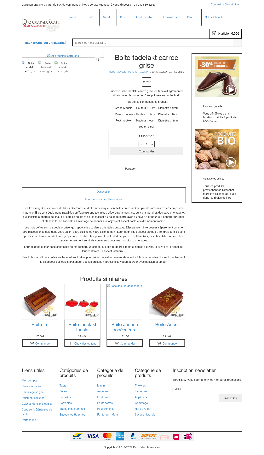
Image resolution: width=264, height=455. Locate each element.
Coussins (126, 52)
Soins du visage (215, 47)
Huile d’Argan (143, 409)
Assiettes (141, 26)
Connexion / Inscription (225, 4)
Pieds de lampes (174, 52)
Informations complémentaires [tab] (103, 199)
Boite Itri (167, 324)
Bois (122, 17)
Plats (72, 31)
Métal (106, 17)
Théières (141, 47)
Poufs (91, 32)
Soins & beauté (214, 17)
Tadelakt (74, 26)
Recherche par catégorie (45, 42)
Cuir (90, 17)
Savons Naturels (145, 414)
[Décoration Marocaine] (41, 24)
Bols (138, 31)
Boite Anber (125, 324)
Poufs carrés (105, 403)
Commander (146, 151)
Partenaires (29, 420)
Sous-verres (127, 37)
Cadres (124, 47)
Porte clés (193, 26)
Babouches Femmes (135, 27)
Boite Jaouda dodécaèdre (82, 327)
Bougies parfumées (175, 26)
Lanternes (141, 391)
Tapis (63, 385)
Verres (140, 52)
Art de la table (144, 17)
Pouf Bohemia (105, 409)
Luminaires (170, 17)
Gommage (141, 403)
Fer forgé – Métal (107, 414)
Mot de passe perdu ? (221, 52)
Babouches (94, 26)
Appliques (169, 47)
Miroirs (107, 26)
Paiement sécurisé (33, 398)
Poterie (72, 17)
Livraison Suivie (31, 386)
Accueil (122, 71)
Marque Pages (196, 31)
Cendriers (75, 47)
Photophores (171, 31)
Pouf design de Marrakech (132, 34)
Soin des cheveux (216, 52)
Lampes (168, 37)
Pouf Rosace (130, 51)
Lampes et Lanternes (116, 31)
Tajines (73, 37)
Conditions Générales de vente (37, 411)
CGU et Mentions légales (37, 403)
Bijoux (191, 17)
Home (112, 71)
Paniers (92, 37)
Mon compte (29, 380)
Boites (72, 52)
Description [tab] (104, 191)
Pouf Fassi (103, 397)
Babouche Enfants (134, 37)
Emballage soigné (33, 392)
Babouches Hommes (135, 32)
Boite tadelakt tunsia (40, 327)
